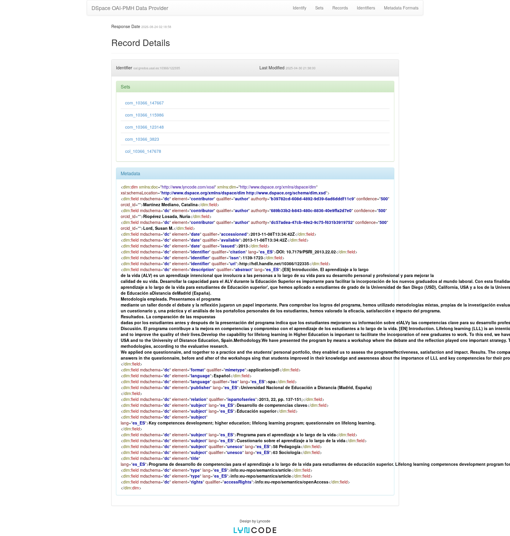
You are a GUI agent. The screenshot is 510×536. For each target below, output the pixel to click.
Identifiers (366, 8)
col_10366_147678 (143, 151)
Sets (319, 8)
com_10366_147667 (144, 103)
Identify (299, 8)
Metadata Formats (401, 8)
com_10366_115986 (144, 115)
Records (340, 8)
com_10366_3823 (142, 139)
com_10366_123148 (144, 127)
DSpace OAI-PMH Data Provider (129, 8)
